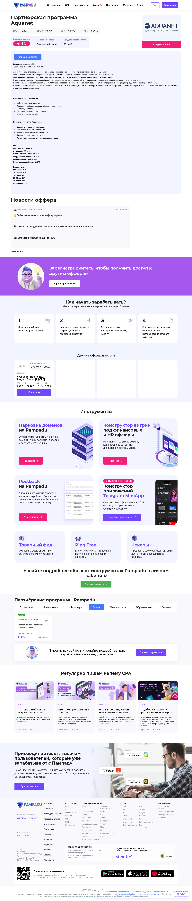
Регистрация (170, 5)
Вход (155, 5)
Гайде (102, 812)
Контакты (48, 850)
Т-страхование (87, 812)
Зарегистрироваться (65, 283)
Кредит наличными (143, 826)
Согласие (85, 821)
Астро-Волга (87, 818)
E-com (125, 816)
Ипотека (68, 816)
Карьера (48, 844)
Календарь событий (53, 814)
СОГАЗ (103, 824)
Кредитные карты (130, 825)
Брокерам (48, 839)
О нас (140, 5)
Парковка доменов (166, 812)
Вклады (142, 813)
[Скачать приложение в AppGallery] (162, 874)
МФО (140, 807)
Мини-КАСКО (70, 813)
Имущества (70, 825)
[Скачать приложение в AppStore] (137, 874)
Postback (162, 818)
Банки (125, 807)
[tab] (27, 607)
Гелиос (84, 815)
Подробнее (34, 392)
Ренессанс (86, 827)
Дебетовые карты (146, 822)
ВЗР (66, 819)
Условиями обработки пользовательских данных (139, 894)
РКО (124, 813)
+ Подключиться (161, 44)
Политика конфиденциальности (80, 855)
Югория (103, 815)
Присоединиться (29, 786)
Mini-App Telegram (165, 815)
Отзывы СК (49, 834)
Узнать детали (31, 517)
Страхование (54, 5)
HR (124, 810)
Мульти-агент (50, 824)
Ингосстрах (86, 830)
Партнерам (112, 5)
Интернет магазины (28, 620)
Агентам (48, 803)
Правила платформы (76, 853)
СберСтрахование (107, 833)
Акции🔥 (97, 5)
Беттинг (142, 810)
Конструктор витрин (163, 808)
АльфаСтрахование (90, 824)
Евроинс (85, 836)
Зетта (102, 818)
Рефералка (49, 860)
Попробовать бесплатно (120, 517)
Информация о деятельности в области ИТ (85, 850)
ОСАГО (68, 807)
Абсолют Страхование (105, 808)
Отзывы (47, 855)
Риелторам (49, 809)
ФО (140, 819)
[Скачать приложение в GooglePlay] (112, 874)
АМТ (102, 836)
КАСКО (68, 810)
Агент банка (127, 822)
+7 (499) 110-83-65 (27, 818)
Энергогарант (87, 833)
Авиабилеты (128, 819)
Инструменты (81, 5)
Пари (84, 807)
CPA (67, 5)
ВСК (102, 830)
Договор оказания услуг (77, 858)
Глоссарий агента (52, 819)
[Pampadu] (25, 5)
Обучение (127, 5)
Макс (102, 827)
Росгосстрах (105, 821)
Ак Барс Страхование (90, 839)
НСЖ (67, 822)
